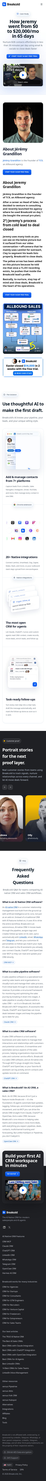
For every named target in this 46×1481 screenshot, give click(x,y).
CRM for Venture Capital (13, 1309)
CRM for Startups (10, 1291)
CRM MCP (8, 962)
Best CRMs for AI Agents (13, 1359)
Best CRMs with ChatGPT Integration (18, 1350)
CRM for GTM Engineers (13, 1300)
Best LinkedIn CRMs (11, 1363)
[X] (9, 1227)
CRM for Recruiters (10, 1305)
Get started (11, 1174)
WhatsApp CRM (9, 1259)
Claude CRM (9, 1022)
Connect (10, 450)
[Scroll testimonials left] (4, 787)
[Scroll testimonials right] (10, 787)
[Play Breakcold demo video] (23, 1190)
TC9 (41, 160)
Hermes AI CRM (9, 1273)
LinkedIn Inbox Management (15, 1372)
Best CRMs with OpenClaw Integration (19, 1354)
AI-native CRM (11, 907)
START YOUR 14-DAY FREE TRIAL (25, 56)
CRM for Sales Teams (11, 1323)
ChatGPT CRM (9, 1078)
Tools (4, 1422)
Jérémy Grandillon (12, 160)
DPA (22, 1469)
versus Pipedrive (9, 1386)
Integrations (7, 1409)
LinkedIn (23, 937)
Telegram (10, 940)
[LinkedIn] (4, 1227)
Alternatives (7, 1404)
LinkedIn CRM (8, 1255)
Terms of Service (9, 1469)
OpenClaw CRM (10, 1141)
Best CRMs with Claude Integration (17, 1345)
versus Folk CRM (9, 1395)
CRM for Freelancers (11, 1314)
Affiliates (6, 1413)
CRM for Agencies (10, 1287)
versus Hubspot (9, 1400)
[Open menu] (41, 4)
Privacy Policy (22, 1465)
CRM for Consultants (11, 1296)
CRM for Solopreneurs (12, 1318)
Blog (4, 1418)
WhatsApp (38, 937)
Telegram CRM (8, 1264)
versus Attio (7, 1391)
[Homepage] (11, 4)
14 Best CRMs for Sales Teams (15, 1368)
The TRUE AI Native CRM (13, 1336)
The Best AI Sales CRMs (12, 1341)
